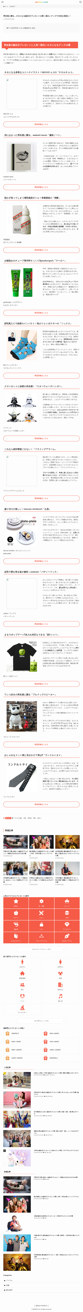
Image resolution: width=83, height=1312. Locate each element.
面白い (39, 818)
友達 (25, 818)
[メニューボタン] (2, 2)
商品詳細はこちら (41, 124)
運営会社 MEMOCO (41, 1305)
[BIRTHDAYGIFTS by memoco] (41, 2)
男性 (34, 818)
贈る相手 (8, 818)
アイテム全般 (18, 818)
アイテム (9, 1280)
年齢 (7, 1285)
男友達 (29, 818)
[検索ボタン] (80, 2)
